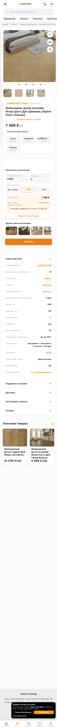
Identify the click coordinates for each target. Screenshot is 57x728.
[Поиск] (7, 12)
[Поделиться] (50, 49)
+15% (44, 190)
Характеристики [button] (14, 259)
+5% (28, 190)
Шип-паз (47, 291)
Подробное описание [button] (16, 383)
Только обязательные (23, 712)
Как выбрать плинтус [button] (16, 401)
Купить (28, 242)
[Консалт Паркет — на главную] (25, 4)
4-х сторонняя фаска (41, 372)
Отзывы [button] (10, 410)
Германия (46, 285)
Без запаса (13, 190)
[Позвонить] (45, 4)
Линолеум (37, 19)
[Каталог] (5, 4)
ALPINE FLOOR (44, 265)
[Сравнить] (50, 42)
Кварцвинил (9, 19)
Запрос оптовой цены (28, 216)
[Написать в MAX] (52, 4)
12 (50, 317)
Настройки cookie (19, 715)
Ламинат (24, 19)
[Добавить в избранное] (50, 35)
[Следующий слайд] (52, 424)
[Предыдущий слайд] (46, 424)
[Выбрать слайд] (19, 84)
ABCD (48, 353)
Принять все (44, 712)
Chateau (47, 278)
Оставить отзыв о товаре (28, 119)
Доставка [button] (10, 392)
